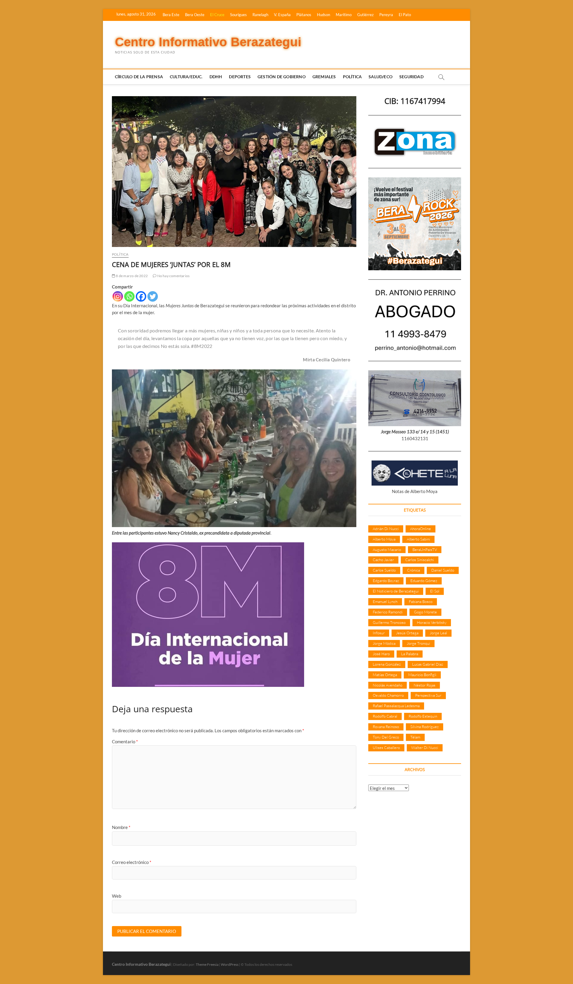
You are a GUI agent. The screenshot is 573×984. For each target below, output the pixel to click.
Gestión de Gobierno (282, 76)
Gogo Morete (425, 612)
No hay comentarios (173, 276)
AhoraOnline (420, 528)
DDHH (216, 76)
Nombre (121, 827)
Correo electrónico (131, 862)
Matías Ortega (385, 674)
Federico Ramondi (388, 612)
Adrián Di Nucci (386, 528)
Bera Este (171, 14)
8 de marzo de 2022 (131, 276)
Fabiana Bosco (420, 601)
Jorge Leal (438, 632)
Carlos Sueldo (384, 570)
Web (116, 896)
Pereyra (386, 14)
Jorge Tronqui (418, 643)
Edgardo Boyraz (386, 580)
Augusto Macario (387, 549)
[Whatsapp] (129, 296)
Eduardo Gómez (423, 580)
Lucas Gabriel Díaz (427, 664)
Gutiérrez (365, 14)
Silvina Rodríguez (424, 726)
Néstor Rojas (424, 685)
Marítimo (344, 14)
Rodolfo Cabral (385, 716)
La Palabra (409, 653)
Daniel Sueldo (442, 570)
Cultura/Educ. (186, 76)
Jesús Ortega (407, 632)
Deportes (240, 76)
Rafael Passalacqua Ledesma (396, 705)
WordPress (229, 964)
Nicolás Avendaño (387, 685)
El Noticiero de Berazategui (396, 591)
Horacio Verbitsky (431, 622)
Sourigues (238, 14)
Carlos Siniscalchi (419, 559)
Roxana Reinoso (386, 726)
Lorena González (387, 664)
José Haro (381, 653)
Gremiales (324, 76)
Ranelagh (260, 14)
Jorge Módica (384, 643)
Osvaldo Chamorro (388, 695)
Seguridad (411, 76)
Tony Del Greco (386, 737)
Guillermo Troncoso (389, 622)
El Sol (434, 591)
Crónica (413, 570)
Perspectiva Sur (428, 695)
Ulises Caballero (386, 747)
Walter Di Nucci (424, 747)
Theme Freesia (207, 964)
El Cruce (217, 14)
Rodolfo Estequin (423, 716)
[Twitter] (152, 296)
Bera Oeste (194, 14)
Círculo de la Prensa (139, 76)
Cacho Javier (383, 559)
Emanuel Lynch (385, 601)
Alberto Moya (384, 539)
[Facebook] (141, 296)
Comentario (125, 741)
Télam (415, 737)
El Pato (405, 14)
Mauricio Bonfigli (422, 674)
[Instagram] (118, 296)
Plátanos (303, 14)
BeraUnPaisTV (424, 549)
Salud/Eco (380, 76)
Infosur (379, 632)
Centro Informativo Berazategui (208, 42)
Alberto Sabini (418, 539)
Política (352, 76)
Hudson (323, 14)
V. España (282, 14)
